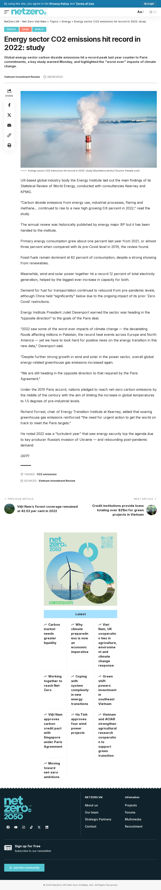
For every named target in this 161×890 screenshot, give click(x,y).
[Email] (9, 125)
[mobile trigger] (7, 12)
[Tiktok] (31, 827)
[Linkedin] (47, 827)
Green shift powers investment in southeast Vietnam (107, 690)
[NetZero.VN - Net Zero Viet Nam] (29, 12)
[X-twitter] (39, 827)
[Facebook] (8, 827)
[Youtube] (15, 827)
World (39, 29)
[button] (80, 614)
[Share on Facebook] (9, 105)
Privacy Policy (59, 3)
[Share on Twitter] (9, 115)
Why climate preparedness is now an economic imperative (79, 638)
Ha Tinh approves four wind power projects (79, 723)
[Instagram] (23, 827)
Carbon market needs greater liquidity (52, 634)
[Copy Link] (9, 135)
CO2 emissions (47, 474)
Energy (11, 29)
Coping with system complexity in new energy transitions (80, 690)
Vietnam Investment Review (22, 76)
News (25, 29)
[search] (132, 12)
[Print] (9, 145)
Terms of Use (84, 3)
